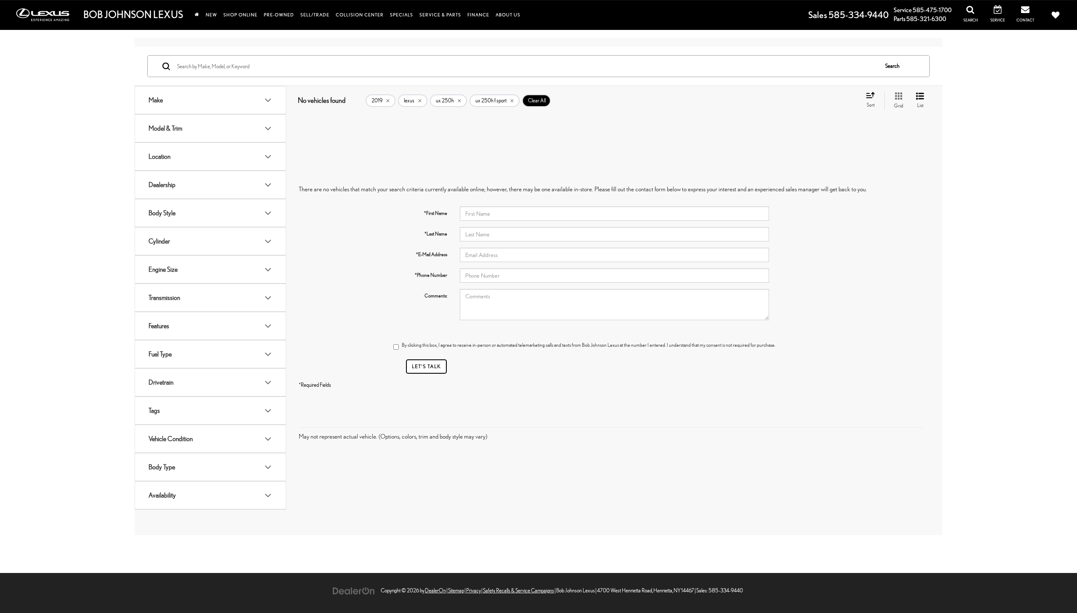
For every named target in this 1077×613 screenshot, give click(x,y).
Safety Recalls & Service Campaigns (518, 590)
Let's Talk (426, 366)
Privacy (473, 590)
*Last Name (435, 234)
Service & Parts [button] (440, 15)
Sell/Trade (314, 15)
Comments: (435, 296)
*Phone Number (431, 275)
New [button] (211, 15)
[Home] (196, 14)
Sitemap (456, 590)
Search (892, 66)
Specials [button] (401, 15)
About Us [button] (508, 15)
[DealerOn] (353, 590)
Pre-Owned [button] (279, 15)
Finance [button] (478, 15)
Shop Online (240, 15)
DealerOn (435, 590)
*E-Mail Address (431, 254)
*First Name (435, 213)
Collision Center (360, 15)
